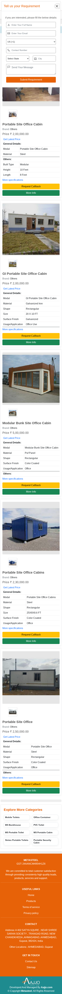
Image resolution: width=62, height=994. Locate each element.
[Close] (56, 6)
